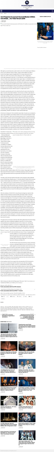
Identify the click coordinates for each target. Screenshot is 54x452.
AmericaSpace (29, 308)
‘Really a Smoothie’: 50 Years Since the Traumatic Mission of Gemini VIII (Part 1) (26, 371)
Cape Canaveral (13, 309)
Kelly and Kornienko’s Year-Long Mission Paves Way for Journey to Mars (27, 425)
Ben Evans (9, 321)
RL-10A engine (8, 306)
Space (33, 309)
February (17, 240)
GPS (6, 285)
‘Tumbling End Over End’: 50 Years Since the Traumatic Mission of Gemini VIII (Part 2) (8, 371)
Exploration (3, 311)
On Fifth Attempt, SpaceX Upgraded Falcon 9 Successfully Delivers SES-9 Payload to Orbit (9, 425)
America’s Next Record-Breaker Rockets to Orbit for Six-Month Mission (9, 353)
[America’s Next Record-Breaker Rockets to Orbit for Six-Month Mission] (9, 346)
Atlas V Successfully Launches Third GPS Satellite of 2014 (13, 293)
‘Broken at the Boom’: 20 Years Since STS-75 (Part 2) (8, 407)
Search (52, 19)
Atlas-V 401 (22, 307)
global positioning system (7, 307)
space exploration (5, 309)
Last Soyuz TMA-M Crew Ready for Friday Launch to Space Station (26, 353)
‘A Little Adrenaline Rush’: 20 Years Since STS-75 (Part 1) (26, 407)
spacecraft (16, 307)
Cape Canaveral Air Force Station (12, 308)
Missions (2, 285)
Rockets (24, 309)
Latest (27, 8)
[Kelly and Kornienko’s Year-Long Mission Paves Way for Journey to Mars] (27, 417)
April (5, 96)
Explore (28, 309)
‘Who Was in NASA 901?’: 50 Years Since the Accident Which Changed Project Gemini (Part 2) (27, 443)
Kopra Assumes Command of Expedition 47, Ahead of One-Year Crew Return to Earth (8, 433)
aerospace (23, 308)
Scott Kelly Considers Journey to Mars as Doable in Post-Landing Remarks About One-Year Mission (27, 389)
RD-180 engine (15, 306)
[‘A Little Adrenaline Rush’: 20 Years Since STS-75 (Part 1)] (27, 400)
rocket (19, 309)
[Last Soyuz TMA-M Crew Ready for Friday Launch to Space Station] (27, 346)
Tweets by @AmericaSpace (41, 47)
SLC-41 (27, 307)
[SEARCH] (52, 11)
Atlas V (31, 307)
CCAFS (2, 308)
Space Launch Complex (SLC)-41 (26, 306)
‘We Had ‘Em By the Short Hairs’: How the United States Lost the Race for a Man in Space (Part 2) (9, 335)
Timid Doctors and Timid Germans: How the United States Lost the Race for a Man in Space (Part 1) (27, 326)
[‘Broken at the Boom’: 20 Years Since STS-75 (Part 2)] (9, 400)
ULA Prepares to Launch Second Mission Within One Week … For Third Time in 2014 (18, 294)
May (8, 96)
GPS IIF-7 (10, 285)
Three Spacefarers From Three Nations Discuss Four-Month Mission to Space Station (8, 389)
